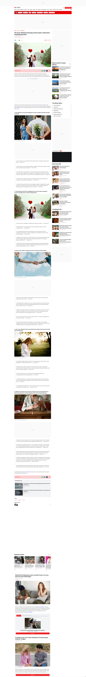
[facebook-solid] (44, 71)
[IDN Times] (17, 7)
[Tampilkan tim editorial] (50, 504)
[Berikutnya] (51, 555)
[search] (63, 7)
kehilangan (42, 601)
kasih (26, 107)
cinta (37, 104)
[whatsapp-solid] (42, 71)
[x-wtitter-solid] (47, 71)
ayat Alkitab (16, 107)
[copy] (49, 71)
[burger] (71, 9)
